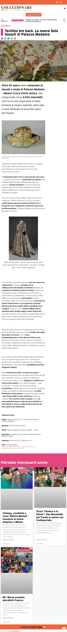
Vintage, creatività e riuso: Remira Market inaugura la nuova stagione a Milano (15, 517)
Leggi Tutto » (8, 539)
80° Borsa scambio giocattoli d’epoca (14, 598)
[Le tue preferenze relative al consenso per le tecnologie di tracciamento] (64, 629)
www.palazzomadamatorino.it (13, 448)
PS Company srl (15, 631)
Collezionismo (17, 20)
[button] (64, 8)
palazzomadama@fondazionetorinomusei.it (18, 446)
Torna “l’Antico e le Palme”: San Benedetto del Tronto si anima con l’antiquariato (49, 515)
